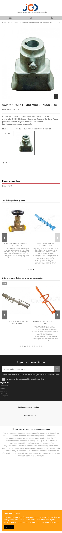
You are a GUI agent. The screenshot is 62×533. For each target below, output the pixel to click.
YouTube (3, 391)
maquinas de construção (21, 124)
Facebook (4, 386)
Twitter (3, 388)
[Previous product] (58, 22)
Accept (9, 527)
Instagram (4, 396)
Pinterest (3, 393)
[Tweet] (6, 163)
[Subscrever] (57, 369)
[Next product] (59, 22)
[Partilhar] (3, 163)
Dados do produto (11, 181)
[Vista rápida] (20, 240)
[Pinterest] (9, 163)
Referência (6, 109)
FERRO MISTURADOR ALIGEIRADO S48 (45, 244)
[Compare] (17, 240)
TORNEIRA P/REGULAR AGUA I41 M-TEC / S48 (16, 244)
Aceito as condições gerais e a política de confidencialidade (25, 379)
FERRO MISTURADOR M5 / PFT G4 (45, 322)
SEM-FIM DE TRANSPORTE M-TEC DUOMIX (16, 322)
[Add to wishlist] (13, 240)
